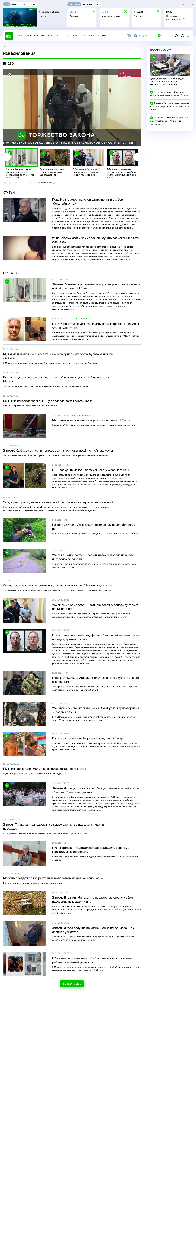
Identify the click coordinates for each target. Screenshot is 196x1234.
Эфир (20, 36)
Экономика (167, 36)
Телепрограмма (35, 36)
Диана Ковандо (47, 183)
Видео (76, 36)
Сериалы (103, 36)
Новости (53, 36)
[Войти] (182, 35)
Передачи (89, 36)
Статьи (66, 36)
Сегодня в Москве (146, 36)
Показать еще (72, 984)
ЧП (22, 183)
